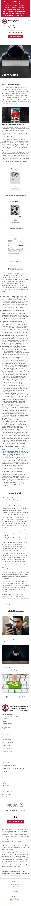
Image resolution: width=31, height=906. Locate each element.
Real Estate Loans (7, 742)
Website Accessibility (15, 884)
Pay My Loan (6, 783)
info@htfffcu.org (7, 723)
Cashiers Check (6, 774)
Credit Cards (6, 745)
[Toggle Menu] (25, 21)
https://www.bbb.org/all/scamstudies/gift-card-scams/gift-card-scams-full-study (15, 451)
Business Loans (6, 754)
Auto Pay (4, 771)
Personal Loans (6, 739)
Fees (3, 777)
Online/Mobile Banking (9, 765)
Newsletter (5, 797)
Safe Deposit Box (7, 791)
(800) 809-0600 (6, 728)
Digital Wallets (6, 763)
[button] (27, 8)
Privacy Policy (15, 881)
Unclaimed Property (15, 889)
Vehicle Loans (6, 737)
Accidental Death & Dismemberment (13, 768)
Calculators (5, 785)
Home (3, 72)
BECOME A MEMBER (15, 32)
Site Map (15, 891)
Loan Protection (7, 748)
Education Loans (7, 751)
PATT (3, 788)
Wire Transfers (6, 794)
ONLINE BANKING (15, 36)
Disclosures (15, 886)
